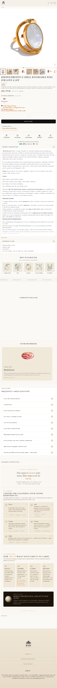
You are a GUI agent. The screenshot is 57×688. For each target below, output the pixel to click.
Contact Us (28, 654)
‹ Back (2, 7)
